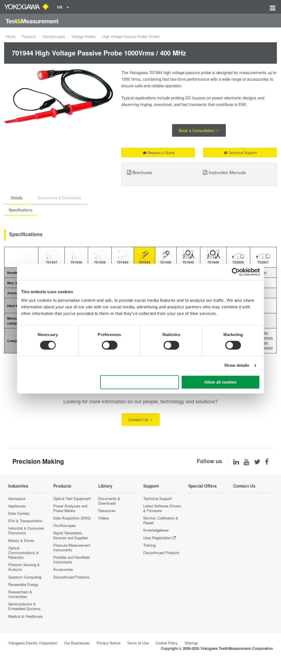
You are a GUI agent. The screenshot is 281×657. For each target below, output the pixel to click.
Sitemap (191, 642)
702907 (263, 262)
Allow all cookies (220, 382)
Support (151, 486)
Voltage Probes (84, 36)
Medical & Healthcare (25, 616)
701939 (100, 262)
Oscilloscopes (54, 36)
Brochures (142, 172)
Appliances (17, 505)
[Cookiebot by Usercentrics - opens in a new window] (236, 272)
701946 (188, 262)
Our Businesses (77, 642)
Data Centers (19, 513)
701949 (213, 262)
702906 (238, 262)
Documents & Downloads (109, 501)
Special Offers (202, 486)
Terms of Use (138, 642)
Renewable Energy (23, 584)
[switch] (109, 345)
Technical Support (242, 152)
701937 (51, 262)
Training (149, 545)
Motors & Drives (21, 540)
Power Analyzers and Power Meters (70, 508)
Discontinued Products (71, 577)
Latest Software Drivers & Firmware (162, 508)
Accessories (63, 569)
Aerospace (16, 498)
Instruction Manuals (227, 172)
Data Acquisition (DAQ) (72, 518)
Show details (236, 365)
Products (29, 36)
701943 (122, 262)
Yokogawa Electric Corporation (32, 642)
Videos (103, 518)
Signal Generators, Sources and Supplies (70, 535)
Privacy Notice (108, 642)
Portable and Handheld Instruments (71, 559)
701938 (76, 262)
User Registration (157, 537)
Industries (18, 486)
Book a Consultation (197, 130)
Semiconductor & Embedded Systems (24, 606)
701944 (144, 262)
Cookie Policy (167, 642)
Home (10, 36)
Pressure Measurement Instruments (71, 547)
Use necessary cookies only (139, 382)
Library (105, 486)
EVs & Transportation (25, 520)
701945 (166, 262)
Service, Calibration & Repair (160, 520)
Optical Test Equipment (72, 498)
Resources (107, 510)
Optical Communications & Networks (23, 552)
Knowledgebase (155, 530)
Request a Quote (161, 152)
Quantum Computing (24, 577)
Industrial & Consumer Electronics (26, 530)
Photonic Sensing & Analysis (24, 567)
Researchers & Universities (20, 594)
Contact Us (139, 419)
